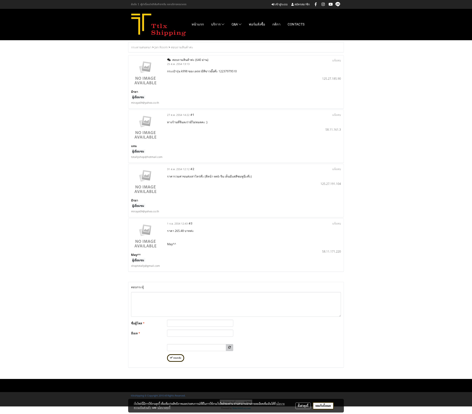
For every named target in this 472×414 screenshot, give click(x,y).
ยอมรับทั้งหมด (323, 405)
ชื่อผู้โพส (138, 323)
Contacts (296, 24)
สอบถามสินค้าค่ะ (182, 47)
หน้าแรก (198, 24)
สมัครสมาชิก (302, 4)
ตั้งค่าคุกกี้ (303, 405)
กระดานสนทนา (141, 47)
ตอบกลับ (177, 358)
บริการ (216, 24)
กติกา (276, 24)
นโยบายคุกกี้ (163, 407)
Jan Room (161, 47)
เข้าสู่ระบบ (281, 4)
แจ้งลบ (336, 60)
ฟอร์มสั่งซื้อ (257, 24)
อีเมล (135, 333)
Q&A (235, 24)
